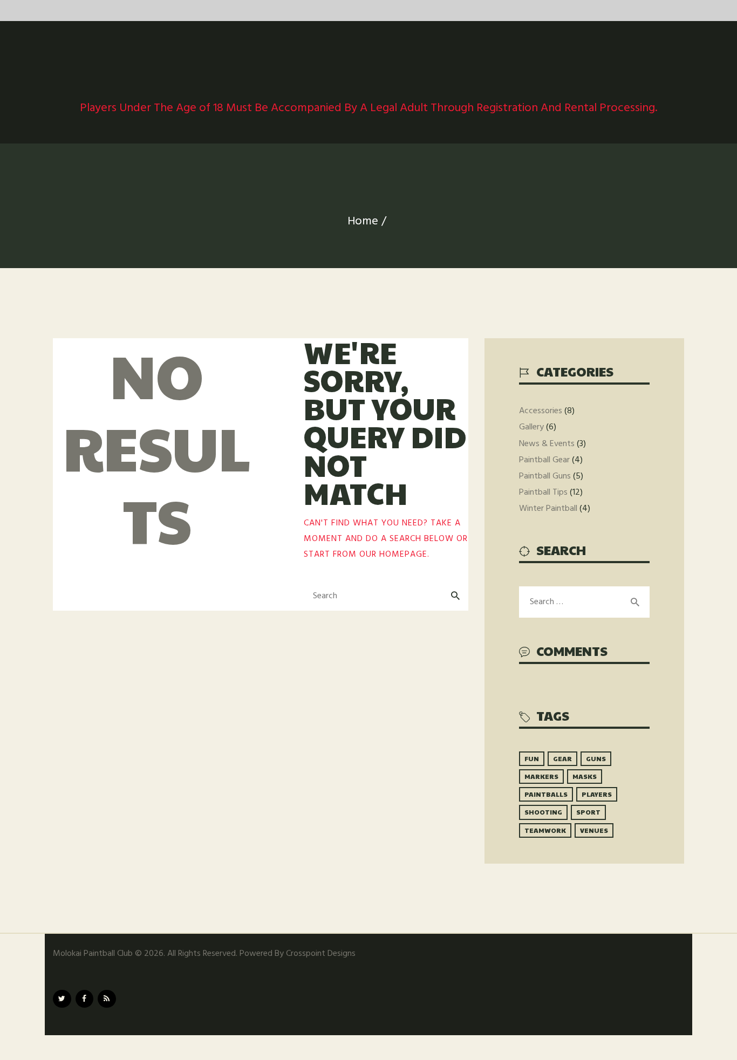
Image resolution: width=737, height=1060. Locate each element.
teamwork (545, 830)
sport (588, 812)
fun (531, 758)
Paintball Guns (545, 476)
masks (584, 776)
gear (562, 758)
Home (362, 221)
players (597, 794)
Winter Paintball (548, 509)
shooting (543, 812)
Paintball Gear (544, 460)
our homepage (393, 555)
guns (596, 758)
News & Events (547, 444)
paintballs (546, 794)
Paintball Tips (543, 492)
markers (541, 776)
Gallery (531, 427)
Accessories (540, 411)
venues (594, 830)
